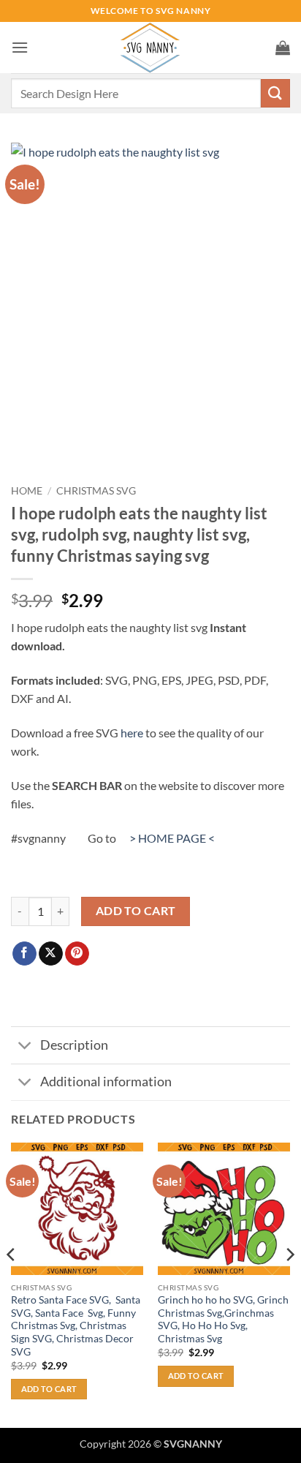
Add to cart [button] (49, 1389)
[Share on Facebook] (24, 953)
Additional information (106, 1081)
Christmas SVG (96, 491)
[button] (19, 47)
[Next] (289, 1283)
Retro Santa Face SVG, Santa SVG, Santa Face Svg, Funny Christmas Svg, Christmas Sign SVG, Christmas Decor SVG (75, 1326)
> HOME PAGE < (172, 838)
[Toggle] (25, 1046)
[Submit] (275, 93)
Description (74, 1045)
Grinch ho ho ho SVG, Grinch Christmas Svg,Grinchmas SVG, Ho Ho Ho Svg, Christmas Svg (223, 1319)
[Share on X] (51, 953)
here (132, 733)
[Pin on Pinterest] (77, 953)
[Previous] (11, 1283)
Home (26, 491)
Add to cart (136, 910)
